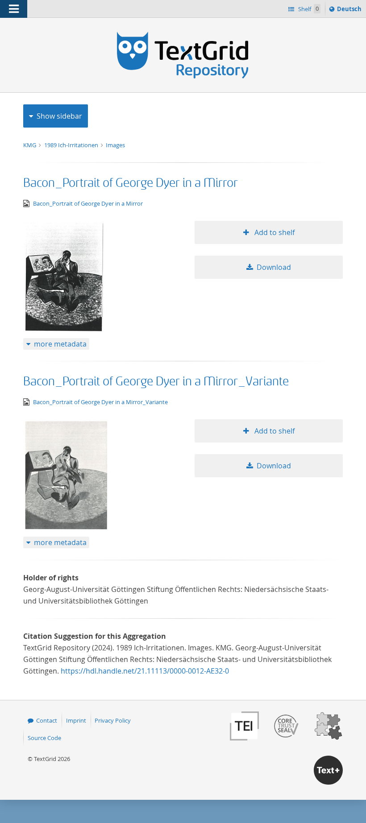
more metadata (60, 344)
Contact (46, 720)
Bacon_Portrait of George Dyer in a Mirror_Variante (156, 382)
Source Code (44, 738)
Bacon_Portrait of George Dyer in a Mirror (130, 183)
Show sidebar (59, 116)
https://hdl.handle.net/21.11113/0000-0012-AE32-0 (145, 671)
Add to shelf (274, 232)
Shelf (308, 9)
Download (274, 267)
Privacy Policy (113, 720)
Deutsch (350, 10)
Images (115, 145)
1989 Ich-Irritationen (72, 145)
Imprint (76, 720)
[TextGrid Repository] (183, 35)
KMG (30, 145)
